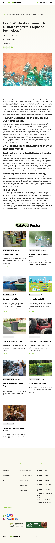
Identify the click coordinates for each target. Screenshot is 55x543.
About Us (5, 468)
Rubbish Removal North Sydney (44, 478)
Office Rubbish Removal (25, 473)
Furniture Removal (24, 488)
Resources (5, 478)
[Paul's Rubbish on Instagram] (11, 515)
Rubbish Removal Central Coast (44, 502)
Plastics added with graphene (22, 166)
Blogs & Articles (6, 475)
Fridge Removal (23, 490)
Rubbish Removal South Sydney (44, 484)
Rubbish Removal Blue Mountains (44, 499)
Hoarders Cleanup (24, 480)
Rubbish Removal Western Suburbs (44, 493)
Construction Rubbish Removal (26, 483)
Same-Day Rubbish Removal (26, 468)
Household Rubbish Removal (26, 470)
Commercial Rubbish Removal (26, 475)
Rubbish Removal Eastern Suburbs (44, 468)
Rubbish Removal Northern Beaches (43, 481)
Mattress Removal (24, 485)
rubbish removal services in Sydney (31, 206)
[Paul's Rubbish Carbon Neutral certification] (36, 525)
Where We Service (7, 473)
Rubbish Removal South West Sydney (43, 490)
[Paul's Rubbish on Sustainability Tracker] (16, 525)
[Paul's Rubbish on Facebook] (8, 515)
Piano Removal (23, 493)
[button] (51, 2)
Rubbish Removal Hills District (43, 473)
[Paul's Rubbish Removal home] (12, 537)
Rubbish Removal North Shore (43, 486)
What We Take (6, 470)
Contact (4, 480)
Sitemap (44, 536)
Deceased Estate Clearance (26, 478)
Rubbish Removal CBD (42, 470)
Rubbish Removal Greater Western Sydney (44, 496)
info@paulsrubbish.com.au (8, 511)
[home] (12, 2)
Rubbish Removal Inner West (43, 475)
